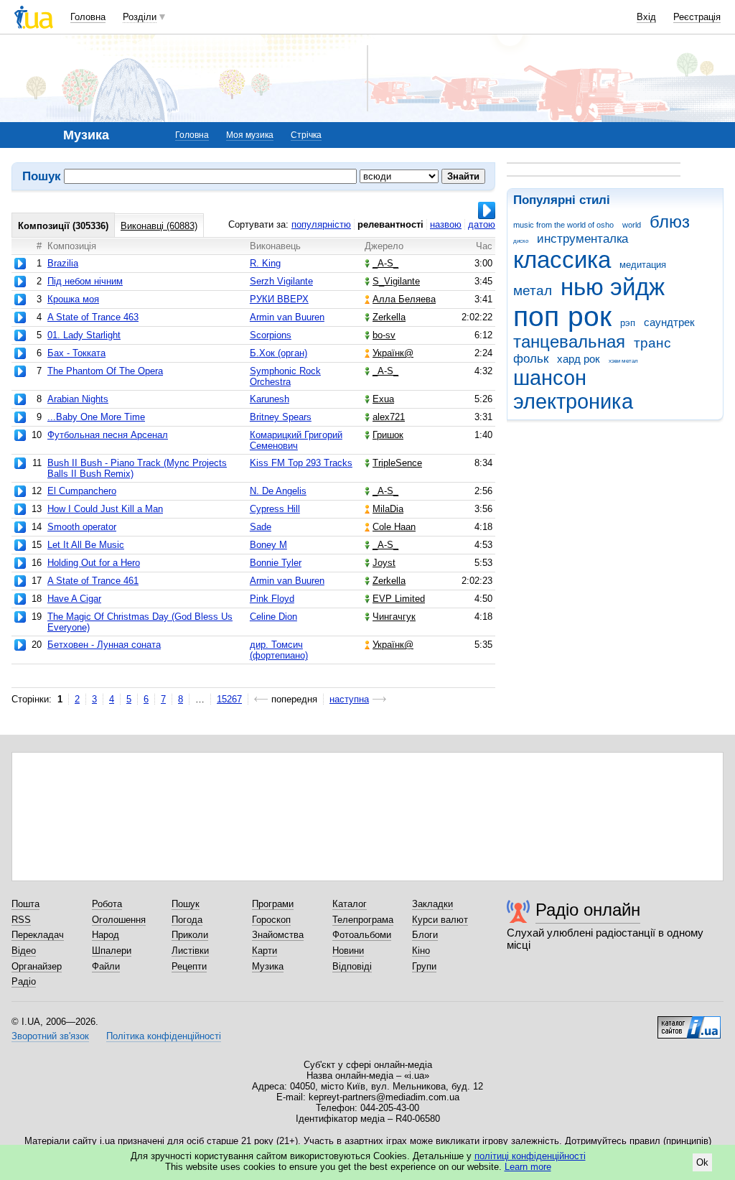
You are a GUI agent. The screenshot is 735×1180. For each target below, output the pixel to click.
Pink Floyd (272, 598)
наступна (349, 699)
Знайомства (278, 934)
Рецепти (189, 966)
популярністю (321, 224)
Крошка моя (73, 299)
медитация (642, 264)
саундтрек (669, 322)
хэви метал (623, 361)
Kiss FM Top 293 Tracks (301, 462)
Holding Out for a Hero (93, 562)
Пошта (25, 903)
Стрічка (306, 135)
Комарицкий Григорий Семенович (296, 440)
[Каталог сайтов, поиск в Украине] (689, 1022)
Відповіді (352, 966)
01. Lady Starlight (84, 335)
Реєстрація (697, 16)
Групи (424, 966)
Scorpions (270, 335)
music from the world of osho (563, 224)
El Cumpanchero (81, 491)
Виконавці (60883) (159, 225)
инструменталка (582, 239)
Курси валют (440, 919)
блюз (670, 222)
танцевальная (569, 342)
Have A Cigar (74, 598)
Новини (348, 950)
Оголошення (119, 919)
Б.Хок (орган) (278, 353)
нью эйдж (613, 287)
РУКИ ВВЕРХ (279, 299)
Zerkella (389, 317)
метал (532, 290)
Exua (383, 399)
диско (520, 241)
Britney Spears (281, 417)
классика (562, 259)
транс (652, 342)
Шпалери (111, 950)
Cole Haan (394, 526)
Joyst (384, 562)
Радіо (23, 981)
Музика (268, 966)
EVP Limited (399, 598)
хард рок (578, 359)
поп (536, 316)
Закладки (432, 903)
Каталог (349, 903)
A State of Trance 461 (93, 580)
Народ (105, 934)
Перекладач (37, 934)
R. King (265, 263)
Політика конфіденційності (163, 1036)
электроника (573, 401)
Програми (273, 903)
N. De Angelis (278, 491)
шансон (549, 377)
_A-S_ (385, 263)
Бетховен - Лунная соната (104, 644)
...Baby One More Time (96, 417)
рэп (627, 322)
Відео (23, 950)
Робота (107, 903)
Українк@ (393, 353)
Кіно (421, 950)
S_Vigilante (396, 281)
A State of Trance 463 (93, 317)
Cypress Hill (275, 508)
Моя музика (249, 135)
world (631, 224)
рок (590, 316)
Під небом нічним (85, 281)
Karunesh (269, 399)
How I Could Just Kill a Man (105, 508)
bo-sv (384, 335)
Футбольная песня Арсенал (107, 434)
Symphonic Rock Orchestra (285, 376)
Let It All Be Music (85, 544)
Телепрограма (362, 919)
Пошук (186, 903)
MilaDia (388, 508)
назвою (446, 224)
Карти (264, 950)
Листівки (190, 950)
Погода (187, 919)
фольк (530, 359)
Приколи (190, 934)
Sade (260, 526)
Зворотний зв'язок (50, 1036)
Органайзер (36, 966)
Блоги (425, 934)
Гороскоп (271, 919)
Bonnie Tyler (275, 562)
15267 (229, 699)
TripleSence (397, 462)
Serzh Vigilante (281, 281)
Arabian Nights (77, 399)
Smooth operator (81, 526)
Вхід (646, 16)
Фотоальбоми (361, 934)
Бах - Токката (76, 353)
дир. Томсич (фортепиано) (279, 650)
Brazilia (62, 263)
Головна (88, 16)
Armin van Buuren (287, 317)
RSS (21, 919)
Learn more (528, 1166)
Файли (106, 966)
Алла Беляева (404, 299)
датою (481, 224)
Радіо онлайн (587, 909)
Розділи (139, 16)
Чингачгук (394, 616)
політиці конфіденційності (530, 1156)
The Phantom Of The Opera (105, 371)
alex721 (389, 417)
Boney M (268, 544)
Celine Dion (273, 616)
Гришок (388, 434)
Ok (702, 1162)
